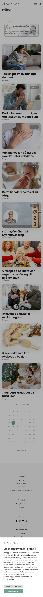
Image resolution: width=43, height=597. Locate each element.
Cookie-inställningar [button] (13, 586)
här (12, 579)
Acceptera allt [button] (13, 591)
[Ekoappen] (12, 543)
